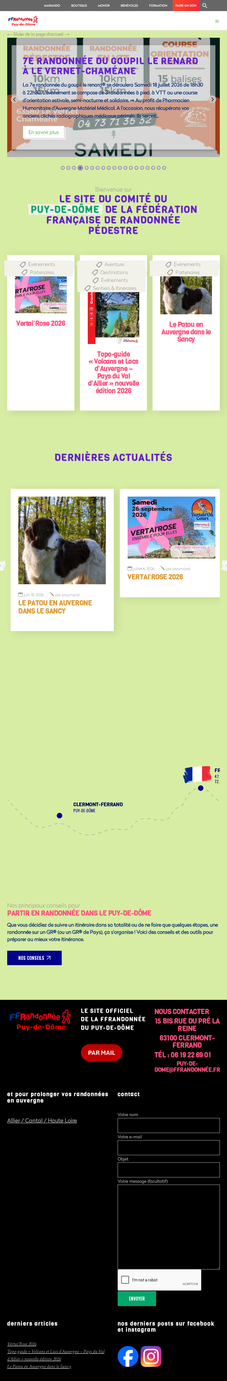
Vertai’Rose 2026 (40, 323)
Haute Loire (62, 1120)
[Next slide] (212, 99)
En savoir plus (44, 132)
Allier (14, 1120)
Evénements (41, 264)
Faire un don (186, 5)
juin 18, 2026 (33, 595)
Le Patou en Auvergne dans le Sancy (186, 332)
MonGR (104, 5)
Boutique (79, 5)
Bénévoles (129, 5)
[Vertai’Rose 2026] (41, 288)
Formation (158, 5)
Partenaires (42, 272)
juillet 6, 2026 (143, 568)
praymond (67, 595)
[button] (204, 5)
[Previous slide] (14, 99)
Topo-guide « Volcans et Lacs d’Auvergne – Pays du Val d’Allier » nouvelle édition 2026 (113, 372)
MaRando (52, 5)
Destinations (114, 272)
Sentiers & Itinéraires (114, 288)
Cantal (34, 1120)
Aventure (114, 264)
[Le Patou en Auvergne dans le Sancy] (186, 288)
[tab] (63, 168)
